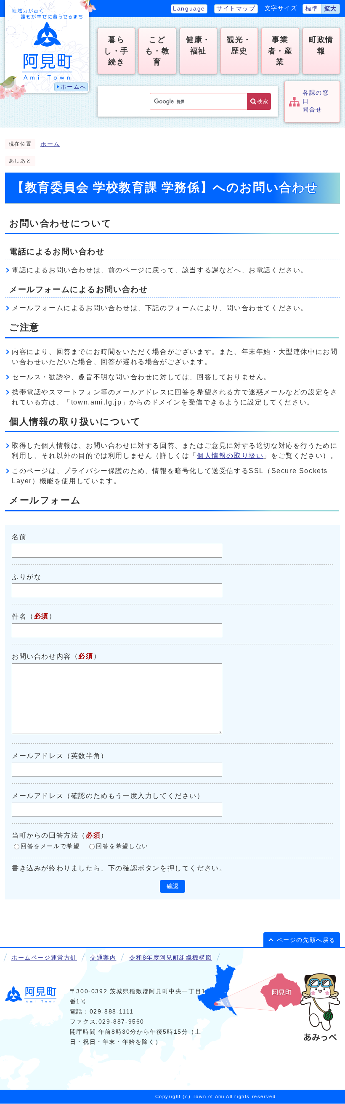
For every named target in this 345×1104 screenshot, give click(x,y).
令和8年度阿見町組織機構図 (170, 958)
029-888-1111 (112, 1011)
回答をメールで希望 (50, 846)
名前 (19, 536)
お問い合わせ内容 (41, 656)
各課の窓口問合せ (316, 101)
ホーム (50, 144)
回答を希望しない (122, 846)
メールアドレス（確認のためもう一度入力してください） (108, 795)
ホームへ (74, 87)
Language (189, 8)
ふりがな (26, 576)
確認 (172, 886)
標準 (311, 8)
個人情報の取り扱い (230, 455)
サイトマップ (236, 8)
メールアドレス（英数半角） (60, 755)
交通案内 (103, 958)
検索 (262, 101)
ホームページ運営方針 (44, 958)
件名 (19, 616)
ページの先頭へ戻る (306, 940)
